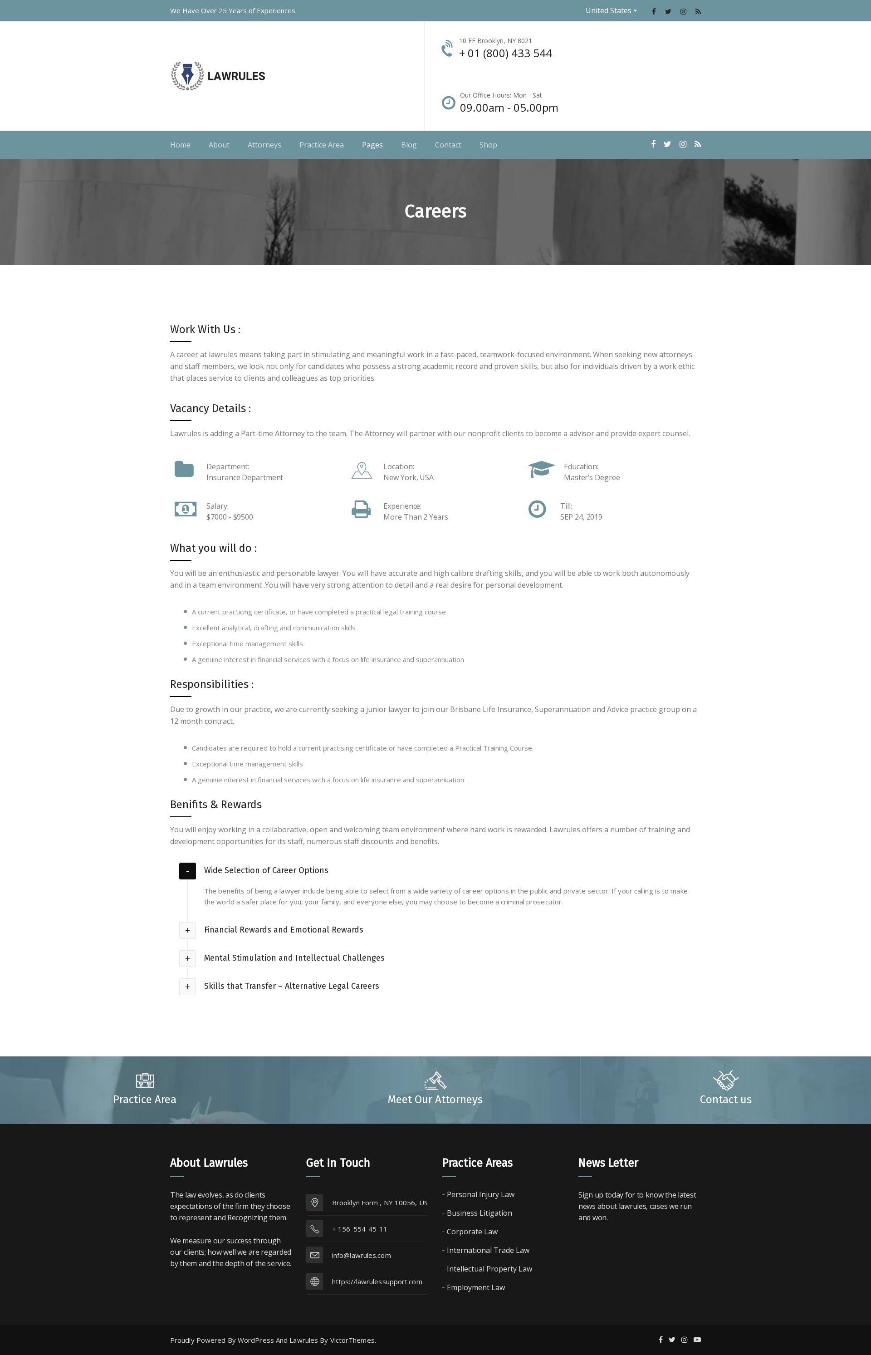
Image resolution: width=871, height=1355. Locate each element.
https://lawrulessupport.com (377, 1281)
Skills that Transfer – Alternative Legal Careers (291, 986)
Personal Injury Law (480, 1194)
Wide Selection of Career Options (266, 870)
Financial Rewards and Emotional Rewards (283, 930)
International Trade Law (488, 1250)
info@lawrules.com (361, 1255)
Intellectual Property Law (489, 1269)
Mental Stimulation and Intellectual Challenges (294, 958)
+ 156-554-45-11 (360, 1228)
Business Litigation (479, 1213)
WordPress (256, 1340)
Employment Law (476, 1287)
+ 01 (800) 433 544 (505, 52)
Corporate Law (472, 1232)
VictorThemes (352, 1340)
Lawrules (303, 1340)
